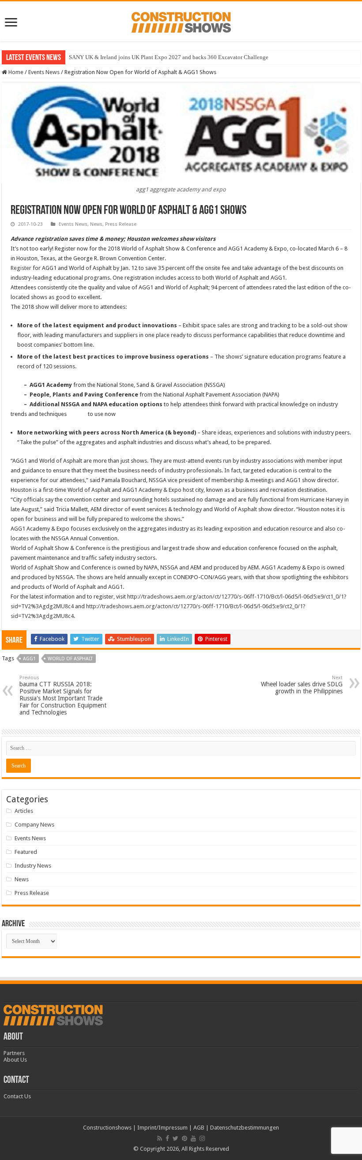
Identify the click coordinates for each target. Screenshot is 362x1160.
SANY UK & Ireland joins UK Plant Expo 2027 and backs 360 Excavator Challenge (168, 57)
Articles (24, 811)
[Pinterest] (184, 1138)
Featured (26, 852)
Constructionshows (107, 1127)
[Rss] (159, 1138)
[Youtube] (193, 1138)
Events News (44, 72)
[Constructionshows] (181, 20)
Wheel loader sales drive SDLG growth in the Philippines (302, 685)
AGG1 (29, 659)
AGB (198, 1127)
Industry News (33, 865)
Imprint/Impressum (162, 1127)
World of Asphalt (70, 659)
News (96, 224)
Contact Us (17, 1096)
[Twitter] (175, 1138)
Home (15, 72)
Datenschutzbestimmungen (244, 1127)
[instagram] (202, 1138)
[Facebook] (167, 1138)
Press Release (120, 224)
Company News (34, 824)
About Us (15, 1059)
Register (22, 268)
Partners (14, 1053)
